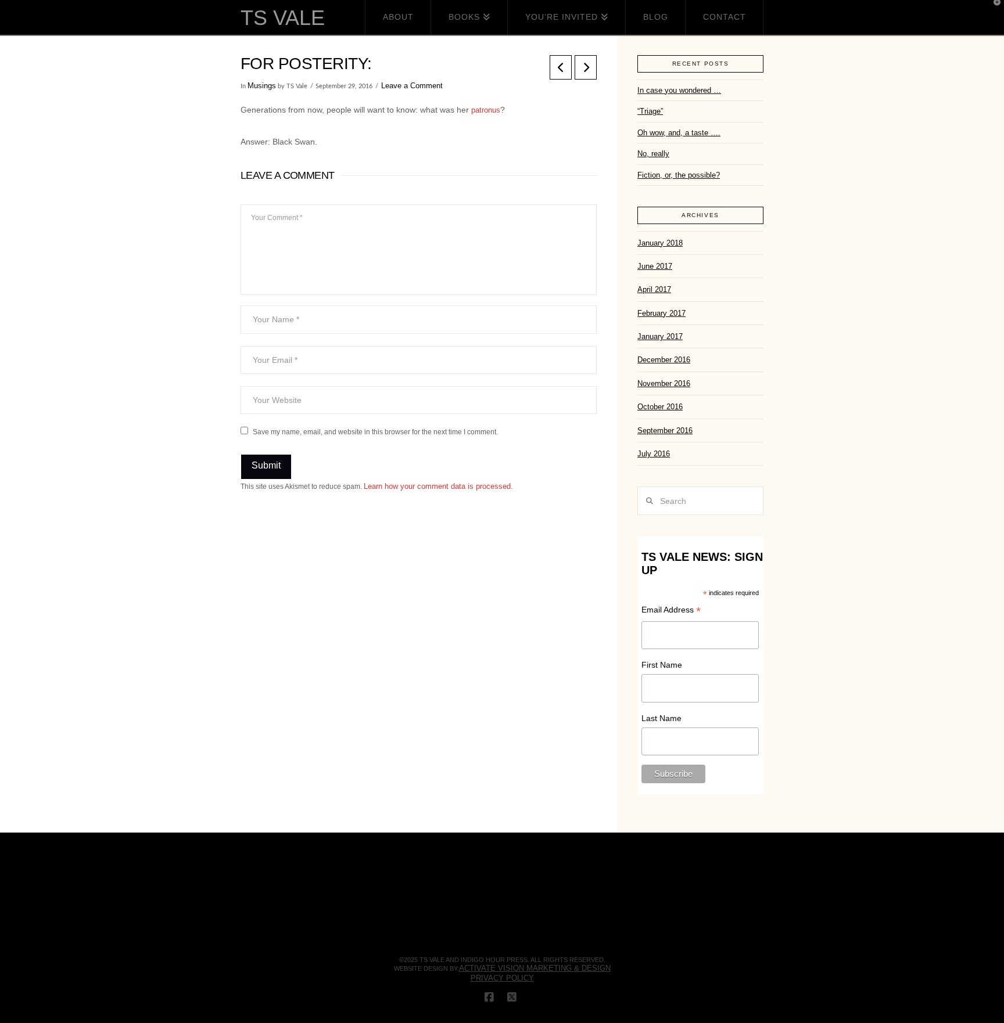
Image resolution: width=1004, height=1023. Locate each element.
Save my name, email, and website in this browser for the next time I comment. (375, 432)
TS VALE (283, 18)
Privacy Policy (502, 978)
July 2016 (653, 453)
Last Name (661, 718)
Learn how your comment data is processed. (438, 486)
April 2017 (654, 289)
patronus (485, 110)
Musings (262, 85)
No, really (653, 153)
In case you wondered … (679, 90)
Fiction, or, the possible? (678, 175)
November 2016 (663, 383)
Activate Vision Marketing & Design (535, 968)
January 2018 (660, 243)
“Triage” (650, 111)
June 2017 (654, 266)
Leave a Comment (412, 85)
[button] (993, 11)
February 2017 (661, 313)
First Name (661, 664)
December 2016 (663, 359)
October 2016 (660, 406)
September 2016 (665, 430)
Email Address (671, 611)
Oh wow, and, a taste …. (678, 132)
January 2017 (660, 336)
